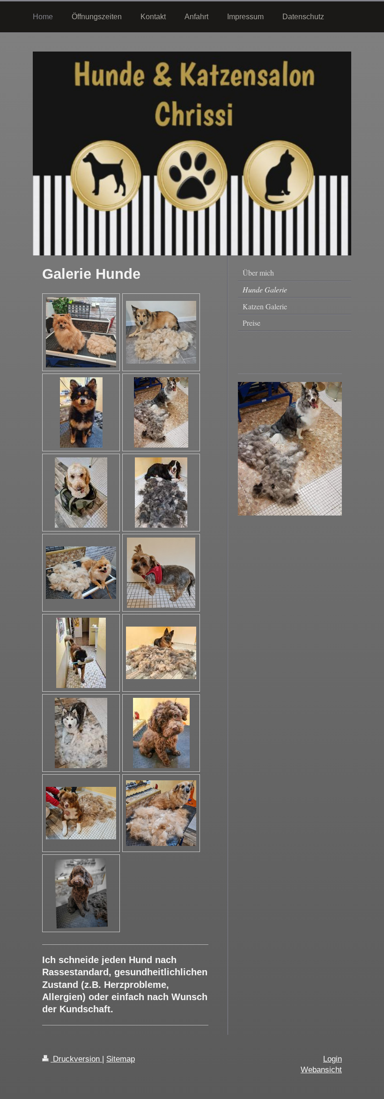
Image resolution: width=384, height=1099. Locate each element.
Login (332, 1058)
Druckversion (76, 1058)
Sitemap (120, 1058)
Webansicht (321, 1069)
